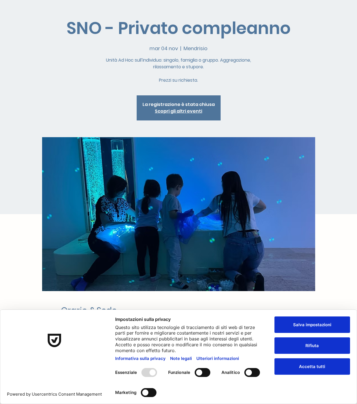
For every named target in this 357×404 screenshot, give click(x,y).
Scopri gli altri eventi (178, 111)
